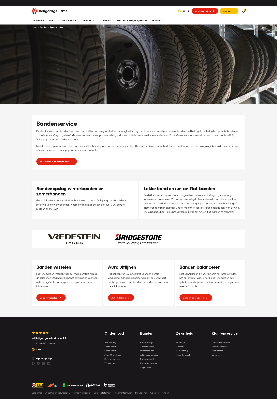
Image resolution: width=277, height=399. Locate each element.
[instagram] (43, 363)
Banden (43, 27)
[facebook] (33, 363)
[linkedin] (48, 363)
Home (34, 27)
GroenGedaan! (75, 385)
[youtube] (38, 363)
